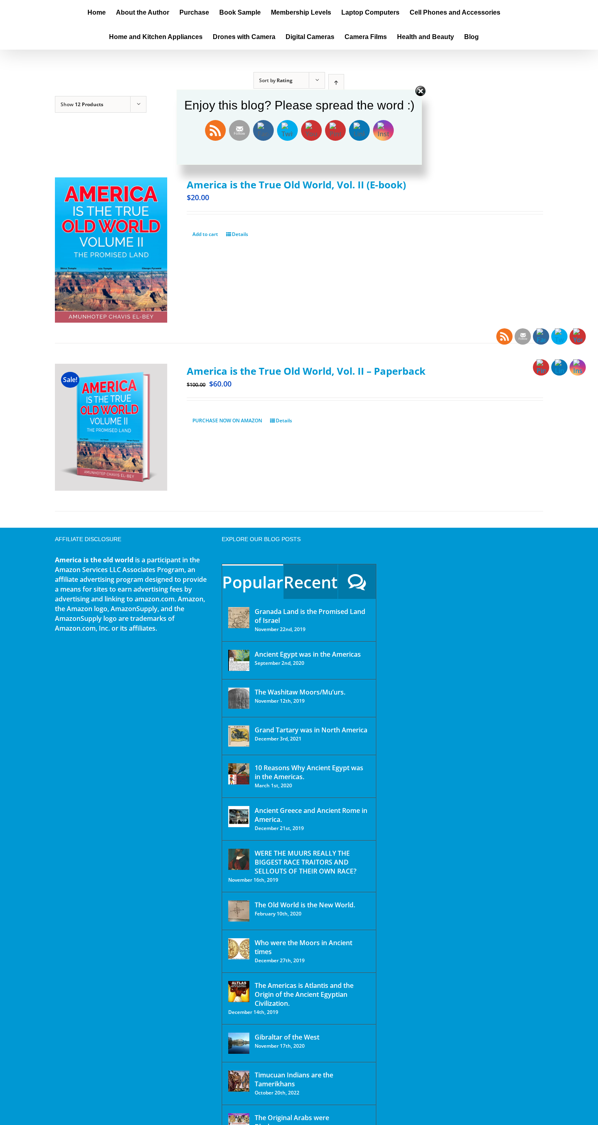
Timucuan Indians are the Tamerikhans (294, 1079)
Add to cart (205, 234)
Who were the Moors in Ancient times (303, 947)
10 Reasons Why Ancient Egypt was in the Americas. (309, 772)
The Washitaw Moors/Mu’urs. (300, 692)
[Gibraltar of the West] (238, 1043)
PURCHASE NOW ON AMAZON (227, 420)
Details (240, 234)
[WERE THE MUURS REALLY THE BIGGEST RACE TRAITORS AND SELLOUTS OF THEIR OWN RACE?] (238, 859)
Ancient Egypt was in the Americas (308, 654)
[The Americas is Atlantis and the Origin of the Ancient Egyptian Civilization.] (238, 991)
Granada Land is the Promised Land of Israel (310, 616)
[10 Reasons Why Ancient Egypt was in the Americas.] (238, 773)
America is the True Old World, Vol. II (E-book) (296, 184)
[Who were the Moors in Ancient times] (238, 948)
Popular (252, 582)
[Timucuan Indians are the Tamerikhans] (238, 1081)
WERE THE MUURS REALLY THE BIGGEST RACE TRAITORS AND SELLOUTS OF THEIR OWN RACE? (305, 862)
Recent (311, 582)
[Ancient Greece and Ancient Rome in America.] (238, 816)
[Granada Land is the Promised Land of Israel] (238, 617)
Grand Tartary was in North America (311, 729)
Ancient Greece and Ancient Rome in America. (311, 815)
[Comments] (357, 581)
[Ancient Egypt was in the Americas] (238, 660)
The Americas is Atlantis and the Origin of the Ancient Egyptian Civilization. (304, 994)
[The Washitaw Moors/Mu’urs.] (238, 698)
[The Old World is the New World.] (238, 911)
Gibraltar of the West (287, 1037)
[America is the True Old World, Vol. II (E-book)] (111, 250)
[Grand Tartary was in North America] (238, 736)
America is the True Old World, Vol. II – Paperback (306, 371)
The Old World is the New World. (305, 904)
